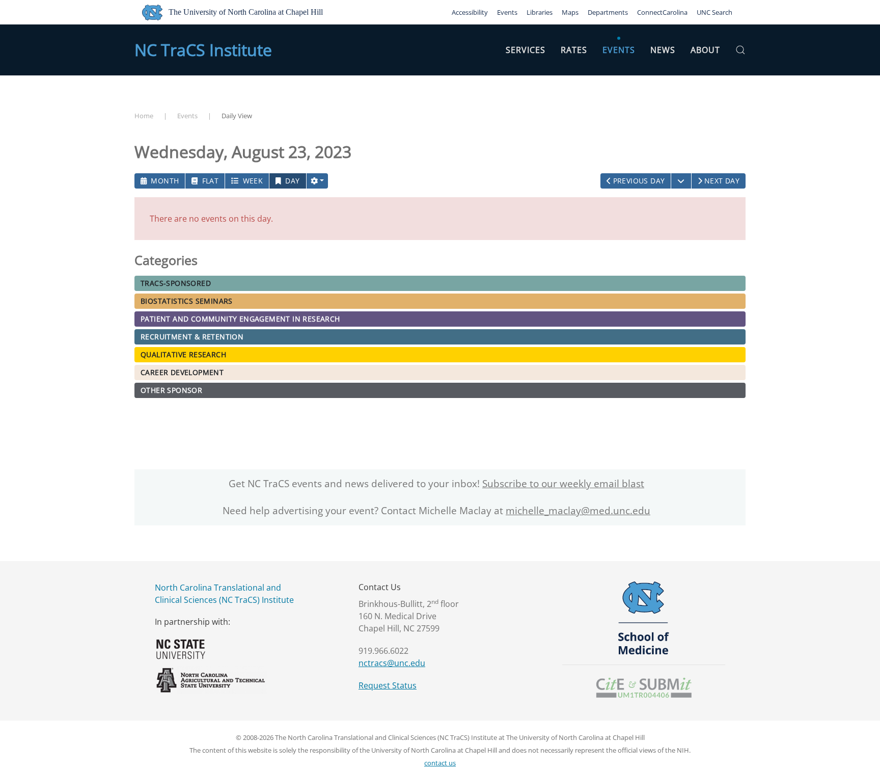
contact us (440, 762)
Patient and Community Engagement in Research (240, 319)
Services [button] (525, 50)
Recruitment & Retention (192, 336)
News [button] (662, 50)
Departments (608, 12)
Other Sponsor (171, 390)
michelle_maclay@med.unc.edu (578, 510)
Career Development (182, 372)
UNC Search (714, 12)
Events (507, 12)
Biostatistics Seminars (187, 301)
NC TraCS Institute (203, 50)
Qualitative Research (183, 354)
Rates (574, 50)
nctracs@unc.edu (392, 663)
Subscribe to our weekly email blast (563, 483)
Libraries (540, 12)
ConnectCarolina (662, 12)
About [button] (705, 50)
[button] (740, 49)
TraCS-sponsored (176, 283)
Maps (570, 12)
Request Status (388, 685)
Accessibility (470, 12)
